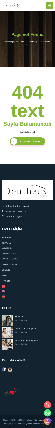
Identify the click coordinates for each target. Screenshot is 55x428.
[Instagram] (47, 421)
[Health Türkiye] (10, 391)
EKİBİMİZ (6, 270)
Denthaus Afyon (10, 264)
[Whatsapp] (47, 412)
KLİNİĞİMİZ (7, 248)
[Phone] (47, 404)
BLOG (4, 275)
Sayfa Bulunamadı (27, 141)
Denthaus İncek (10, 253)
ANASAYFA (6, 237)
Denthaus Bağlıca (10, 259)
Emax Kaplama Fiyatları (27, 340)
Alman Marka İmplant (25, 328)
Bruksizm (19, 316)
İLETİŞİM (6, 281)
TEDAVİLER (7, 243)
